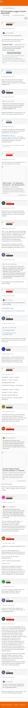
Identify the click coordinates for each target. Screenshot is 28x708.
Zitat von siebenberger (11, 264)
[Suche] (18, 1)
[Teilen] (25, 18)
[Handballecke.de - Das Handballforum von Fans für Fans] (1, 1)
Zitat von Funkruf (9, 101)
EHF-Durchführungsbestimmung (9, 136)
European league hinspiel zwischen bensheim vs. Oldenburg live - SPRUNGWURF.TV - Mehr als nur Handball (13, 469)
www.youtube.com (19, 44)
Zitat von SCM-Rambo (10, 327)
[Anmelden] (22, 2)
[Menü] (26, 1)
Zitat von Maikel (9, 33)
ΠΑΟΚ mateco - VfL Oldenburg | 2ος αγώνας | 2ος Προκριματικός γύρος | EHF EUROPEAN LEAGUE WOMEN (13, 184)
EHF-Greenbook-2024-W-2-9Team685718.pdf (13, 311)
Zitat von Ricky (9, 300)
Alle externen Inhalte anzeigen (14, 53)
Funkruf (16, 145)
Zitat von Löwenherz (10, 438)
